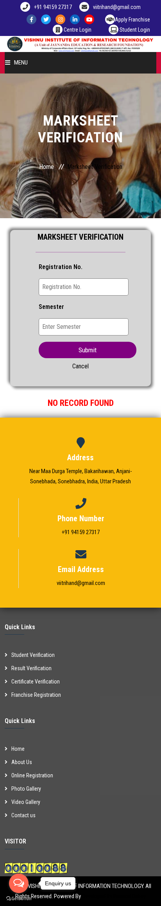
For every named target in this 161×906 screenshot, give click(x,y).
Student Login (134, 30)
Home (46, 166)
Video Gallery (25, 802)
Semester (51, 306)
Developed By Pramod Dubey (114, 896)
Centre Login (77, 30)
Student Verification (33, 655)
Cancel (80, 366)
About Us (21, 762)
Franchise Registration (36, 695)
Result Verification (31, 668)
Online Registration (32, 775)
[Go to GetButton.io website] (18, 898)
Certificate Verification (35, 681)
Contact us (23, 815)
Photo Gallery (26, 789)
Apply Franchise (132, 19)
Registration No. (60, 267)
